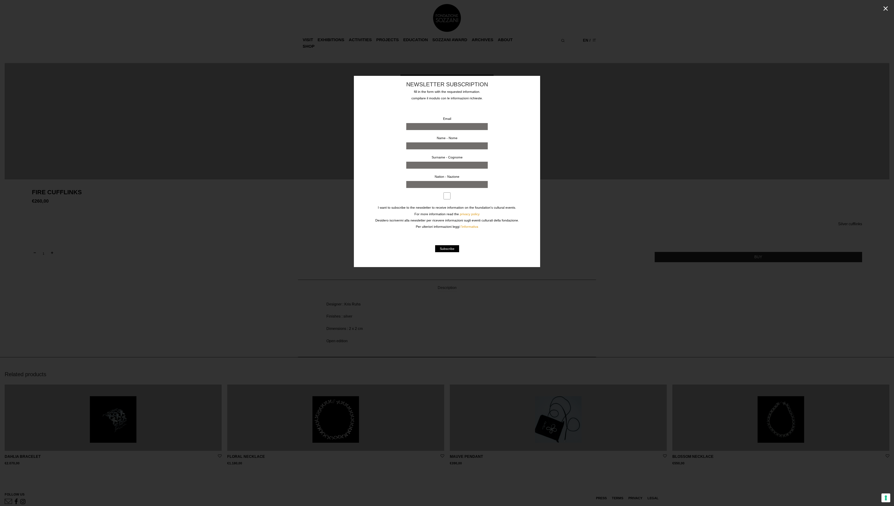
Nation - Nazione (447, 176)
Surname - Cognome (447, 157)
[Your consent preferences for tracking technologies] (885, 497)
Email (447, 119)
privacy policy (470, 214)
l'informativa (469, 226)
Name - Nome (447, 138)
